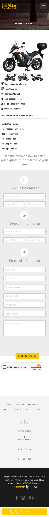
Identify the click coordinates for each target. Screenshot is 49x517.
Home (9, 404)
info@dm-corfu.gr (24, 439)
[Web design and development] (32, 487)
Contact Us (37, 409)
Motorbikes (33, 404)
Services (5, 409)
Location (17, 409)
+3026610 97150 (24, 431)
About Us (20, 404)
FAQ (27, 409)
